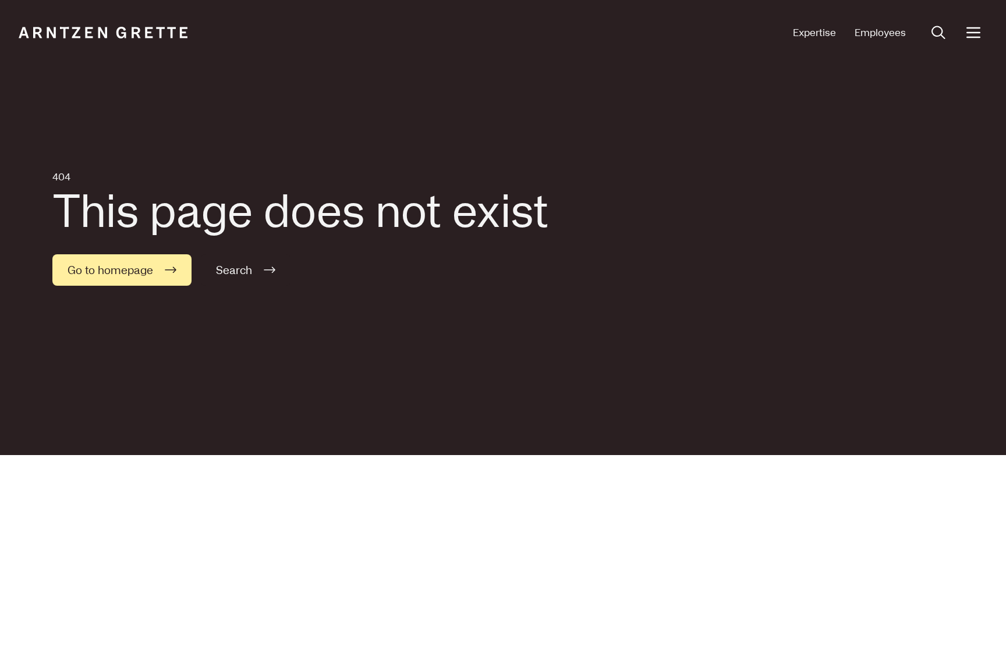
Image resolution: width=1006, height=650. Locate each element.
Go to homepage (110, 270)
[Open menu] (973, 33)
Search (234, 270)
